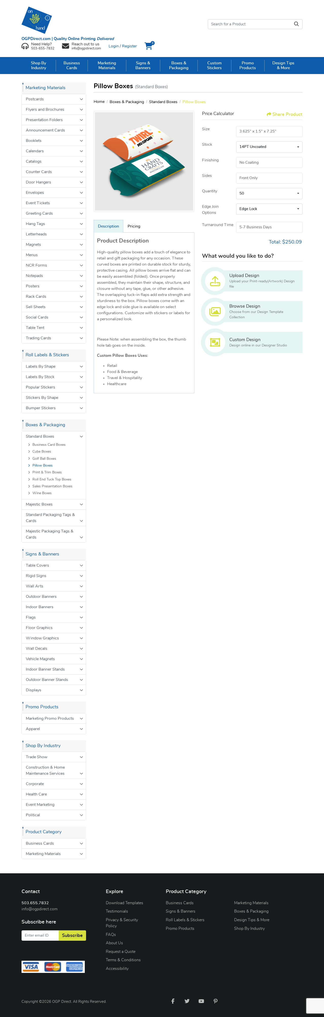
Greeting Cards (39, 213)
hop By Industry (251, 929)
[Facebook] (173, 1001)
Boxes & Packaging (251, 911)
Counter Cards (39, 172)
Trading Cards (38, 338)
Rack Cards (36, 296)
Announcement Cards (45, 130)
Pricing (134, 226)
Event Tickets (38, 203)
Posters (32, 286)
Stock (207, 144)
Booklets (34, 141)
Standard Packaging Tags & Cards (50, 518)
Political (33, 815)
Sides (207, 176)
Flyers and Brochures (45, 109)
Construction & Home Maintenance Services (45, 770)
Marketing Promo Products (50, 718)
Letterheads (36, 234)
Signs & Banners (180, 911)
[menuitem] (39, 65)
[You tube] (201, 1001)
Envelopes (35, 193)
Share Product (287, 114)
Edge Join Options (210, 210)
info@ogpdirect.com (39, 909)
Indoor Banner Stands (45, 669)
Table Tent (35, 328)
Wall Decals (36, 648)
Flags (31, 617)
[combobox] (269, 147)
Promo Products (180, 929)
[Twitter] (187, 1001)
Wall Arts (34, 586)
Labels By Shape (40, 366)
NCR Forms (36, 265)
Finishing (210, 160)
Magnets (33, 245)
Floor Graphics (39, 628)
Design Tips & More (251, 920)
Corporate (35, 784)
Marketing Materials (43, 854)
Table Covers (37, 565)
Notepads (34, 276)
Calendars (35, 151)
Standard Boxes (40, 436)
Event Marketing (40, 805)
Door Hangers (38, 182)
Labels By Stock (40, 377)
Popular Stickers (40, 387)
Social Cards (37, 317)
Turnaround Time (217, 225)
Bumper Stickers (41, 408)
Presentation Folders (44, 120)
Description (108, 226)
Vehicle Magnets (40, 659)
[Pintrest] (215, 1001)
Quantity (209, 191)
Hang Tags (35, 224)
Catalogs (34, 161)
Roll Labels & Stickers (185, 920)
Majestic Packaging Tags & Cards (49, 534)
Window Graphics (42, 638)
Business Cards (40, 843)
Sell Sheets (36, 307)
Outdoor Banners (41, 597)
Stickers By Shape (42, 398)
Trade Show (36, 757)
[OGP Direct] (39, 20)
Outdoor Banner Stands (47, 680)
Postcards (35, 99)
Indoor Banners (39, 607)
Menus (32, 255)
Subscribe (72, 935)
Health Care (36, 794)
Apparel (33, 729)
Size (206, 129)
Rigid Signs (36, 576)
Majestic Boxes (39, 504)
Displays (33, 690)
